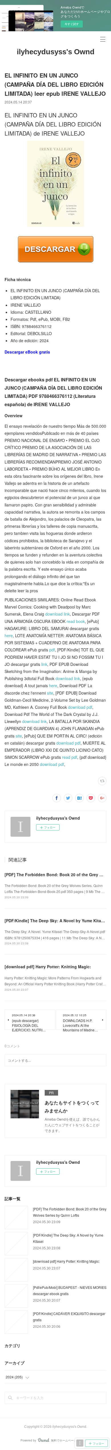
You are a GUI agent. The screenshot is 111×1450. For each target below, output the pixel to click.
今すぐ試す (72, 24)
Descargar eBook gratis (27, 352)
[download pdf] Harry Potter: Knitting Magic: (48, 966)
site (50, 693)
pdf (52, 650)
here (9, 635)
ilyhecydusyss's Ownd (55, 51)
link (44, 664)
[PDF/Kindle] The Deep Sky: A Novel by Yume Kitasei (56, 920)
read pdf (69, 757)
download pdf (80, 707)
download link (57, 614)
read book (76, 621)
